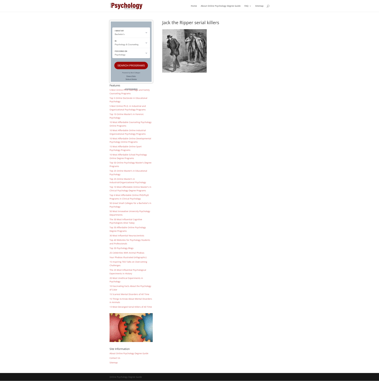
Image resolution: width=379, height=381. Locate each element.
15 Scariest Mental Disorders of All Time (129, 294)
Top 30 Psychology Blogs (122, 248)
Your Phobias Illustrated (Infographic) (128, 257)
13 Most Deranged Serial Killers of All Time (131, 306)
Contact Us (115, 358)
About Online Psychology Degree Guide (221, 6)
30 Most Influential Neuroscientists (127, 235)
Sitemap (259, 6)
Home (194, 6)
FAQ (246, 6)
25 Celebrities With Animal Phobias (127, 252)
